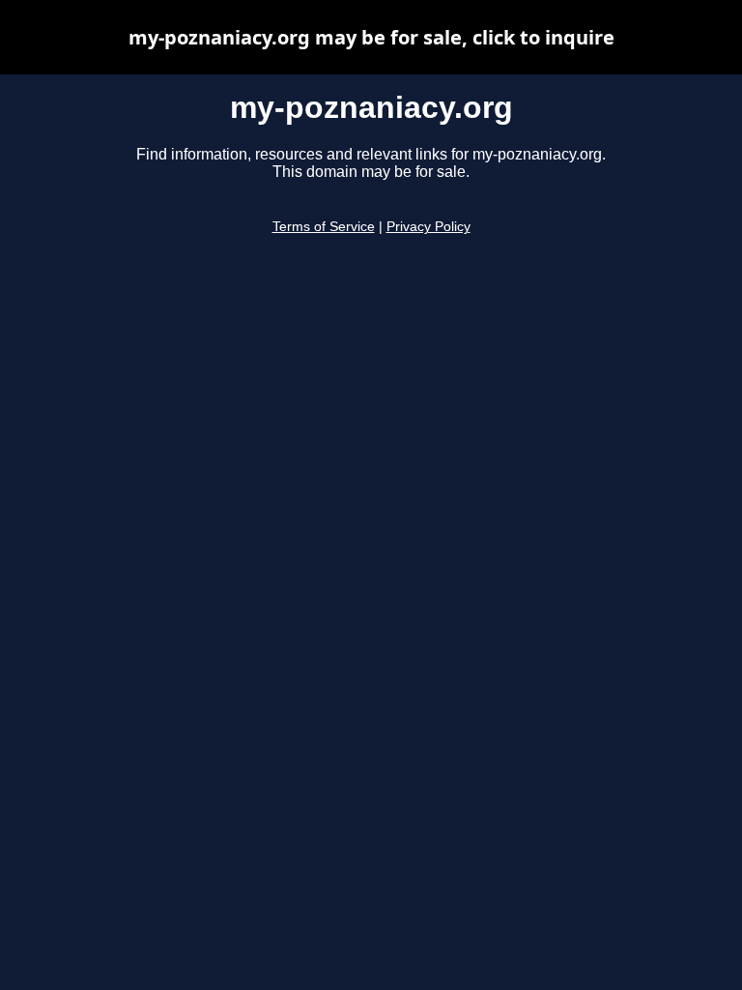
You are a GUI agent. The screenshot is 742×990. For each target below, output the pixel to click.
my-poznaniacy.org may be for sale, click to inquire (371, 37)
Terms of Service (323, 226)
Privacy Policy (428, 226)
